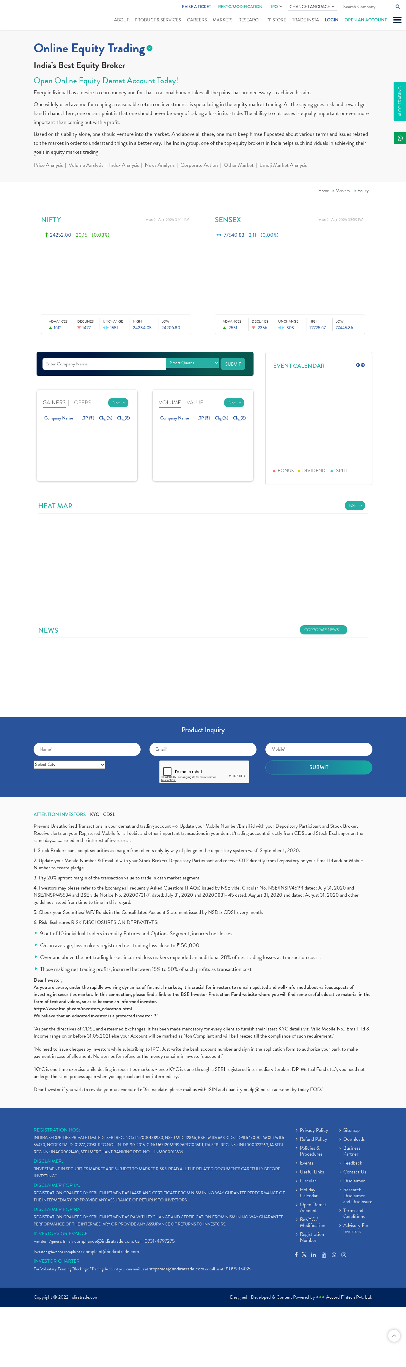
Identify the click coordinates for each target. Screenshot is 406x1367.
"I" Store (276, 20)
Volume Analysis (86, 165)
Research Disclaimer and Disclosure (357, 1196)
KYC (94, 814)
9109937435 (237, 1268)
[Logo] (23, 15)
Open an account (365, 20)
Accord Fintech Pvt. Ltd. (349, 1297)
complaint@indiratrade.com (111, 1251)
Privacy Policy (314, 1130)
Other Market (239, 165)
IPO (274, 7)
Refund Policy (313, 1139)
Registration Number (312, 1237)
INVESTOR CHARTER (57, 1261)
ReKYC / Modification (312, 1223)
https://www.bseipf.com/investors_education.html (83, 1008)
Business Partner (351, 1151)
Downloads (354, 1139)
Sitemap (351, 1130)
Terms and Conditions (354, 1214)
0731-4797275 (159, 1241)
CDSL (109, 814)
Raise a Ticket (196, 7)
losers (81, 402)
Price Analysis (48, 165)
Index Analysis (124, 165)
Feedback (352, 1163)
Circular (308, 1181)
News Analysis (159, 165)
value (195, 402)
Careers (197, 20)
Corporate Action (199, 165)
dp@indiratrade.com (271, 1089)
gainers (54, 402)
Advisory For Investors (356, 1229)
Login (332, 20)
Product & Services (158, 20)
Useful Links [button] (312, 1172)
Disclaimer (354, 1181)
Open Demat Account (313, 1208)
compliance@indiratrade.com (103, 1241)
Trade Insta (305, 20)
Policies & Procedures (311, 1151)
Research (250, 20)
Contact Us (354, 1172)
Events (306, 1163)
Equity (363, 191)
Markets (222, 20)
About (121, 20)
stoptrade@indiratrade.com (176, 1268)
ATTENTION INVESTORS (60, 814)
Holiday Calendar (309, 1193)
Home (323, 191)
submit (233, 364)
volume (170, 402)
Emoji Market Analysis (283, 165)
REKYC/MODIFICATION (240, 7)
